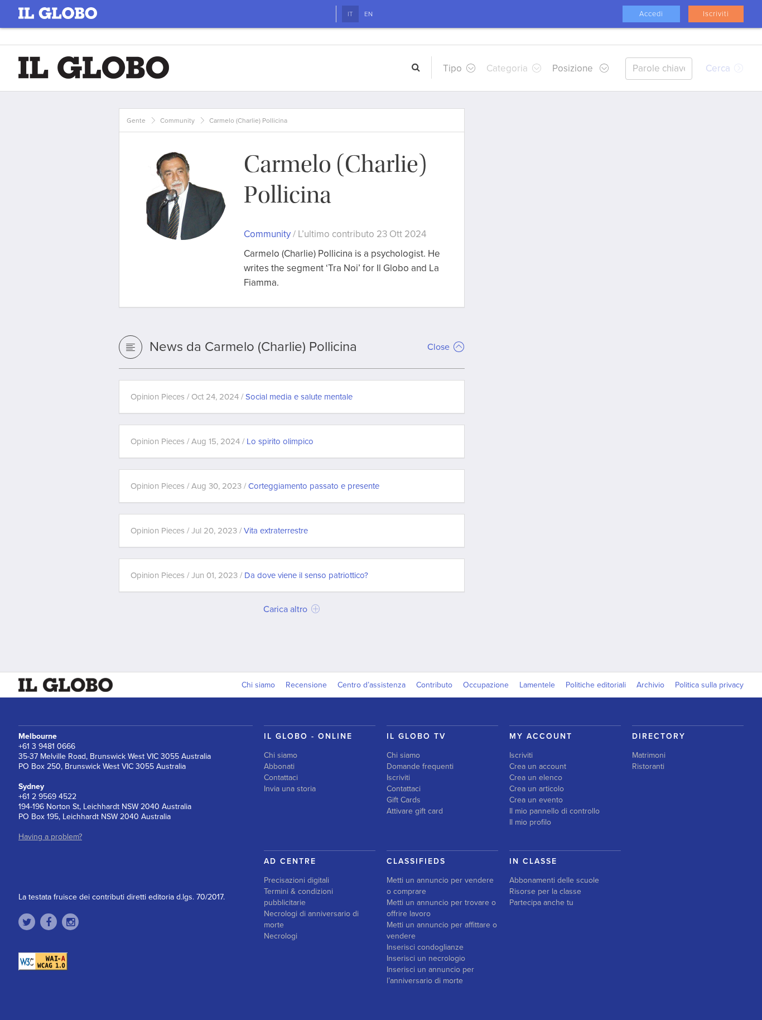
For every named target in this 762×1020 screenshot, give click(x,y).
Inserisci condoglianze (425, 947)
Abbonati (279, 766)
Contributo (434, 685)
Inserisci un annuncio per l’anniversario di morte (430, 975)
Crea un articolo (536, 788)
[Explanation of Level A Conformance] (42, 960)
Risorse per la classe (545, 891)
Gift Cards (404, 800)
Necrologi (280, 936)
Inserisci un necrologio (426, 958)
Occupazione (486, 685)
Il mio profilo (530, 822)
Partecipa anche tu (541, 902)
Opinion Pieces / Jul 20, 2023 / (219, 531)
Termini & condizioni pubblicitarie (298, 897)
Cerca (719, 68)
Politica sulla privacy (709, 685)
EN (368, 14)
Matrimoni (648, 755)
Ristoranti (648, 766)
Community (177, 120)
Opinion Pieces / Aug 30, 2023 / (255, 486)
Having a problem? (50, 836)
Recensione (306, 685)
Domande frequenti (420, 766)
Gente (136, 120)
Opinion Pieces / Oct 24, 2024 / (242, 397)
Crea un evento (536, 800)
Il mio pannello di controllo (554, 811)
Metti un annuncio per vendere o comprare (440, 885)
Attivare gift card (415, 811)
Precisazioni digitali (296, 880)
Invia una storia (290, 788)
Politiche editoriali (596, 685)
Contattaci (281, 777)
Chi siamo (258, 685)
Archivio (650, 685)
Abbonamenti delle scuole (554, 880)
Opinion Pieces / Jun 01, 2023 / (249, 575)
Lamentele (537, 685)
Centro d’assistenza (371, 685)
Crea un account (537, 766)
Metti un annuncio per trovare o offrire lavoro (441, 908)
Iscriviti (716, 13)
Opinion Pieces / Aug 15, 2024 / (222, 441)
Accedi (651, 13)
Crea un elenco (535, 777)
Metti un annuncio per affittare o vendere (442, 930)
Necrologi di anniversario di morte (311, 919)
